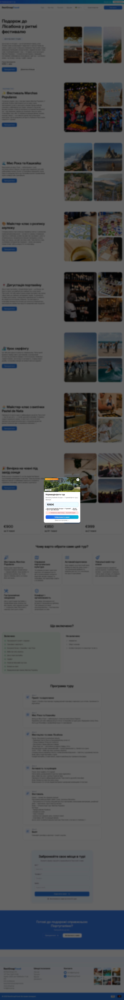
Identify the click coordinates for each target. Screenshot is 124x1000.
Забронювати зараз (62, 517)
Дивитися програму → (62, 520)
